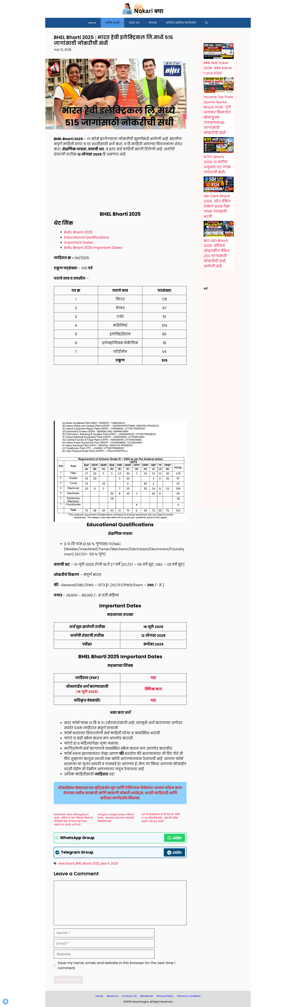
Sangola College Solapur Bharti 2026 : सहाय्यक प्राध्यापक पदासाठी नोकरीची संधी (116, 818)
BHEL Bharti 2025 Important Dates (93, 247)
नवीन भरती (112, 22)
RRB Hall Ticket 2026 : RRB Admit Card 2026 (218, 67)
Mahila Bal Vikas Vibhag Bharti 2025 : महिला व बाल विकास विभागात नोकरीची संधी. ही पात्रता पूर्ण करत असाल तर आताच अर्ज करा (73, 819)
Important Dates (78, 242)
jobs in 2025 (109, 863)
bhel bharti (66, 863)
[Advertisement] (120, 186)
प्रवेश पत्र (134, 22)
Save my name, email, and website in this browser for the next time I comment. (116, 965)
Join (177, 838)
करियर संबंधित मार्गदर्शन (181, 22)
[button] (206, 23)
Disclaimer (146, 996)
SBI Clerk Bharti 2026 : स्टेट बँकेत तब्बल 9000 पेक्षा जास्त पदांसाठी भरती (217, 206)
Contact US (129, 996)
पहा (153, 677)
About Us (112, 996)
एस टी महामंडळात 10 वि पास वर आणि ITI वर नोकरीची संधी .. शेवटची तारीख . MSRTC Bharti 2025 (160, 818)
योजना (153, 22)
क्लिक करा (153, 689)
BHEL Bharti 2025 (78, 232)
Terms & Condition (189, 996)
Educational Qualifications (86, 237)
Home (92, 22)
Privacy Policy (165, 996)
